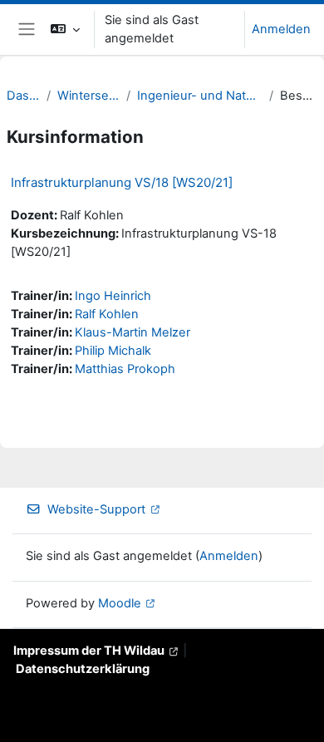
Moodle (119, 603)
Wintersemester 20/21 (88, 95)
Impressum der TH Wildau (88, 650)
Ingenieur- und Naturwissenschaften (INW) (200, 95)
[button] (65, 29)
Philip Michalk (113, 350)
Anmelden (281, 29)
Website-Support (96, 509)
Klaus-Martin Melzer (132, 332)
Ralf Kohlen (107, 314)
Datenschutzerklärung (83, 668)
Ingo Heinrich (113, 295)
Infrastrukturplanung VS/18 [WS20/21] (122, 182)
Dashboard (23, 95)
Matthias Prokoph (125, 368)
